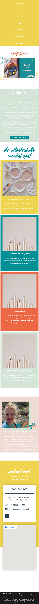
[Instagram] (7, 516)
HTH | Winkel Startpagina (9, 594)
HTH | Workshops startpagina (26, 594)
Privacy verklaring (19, 596)
